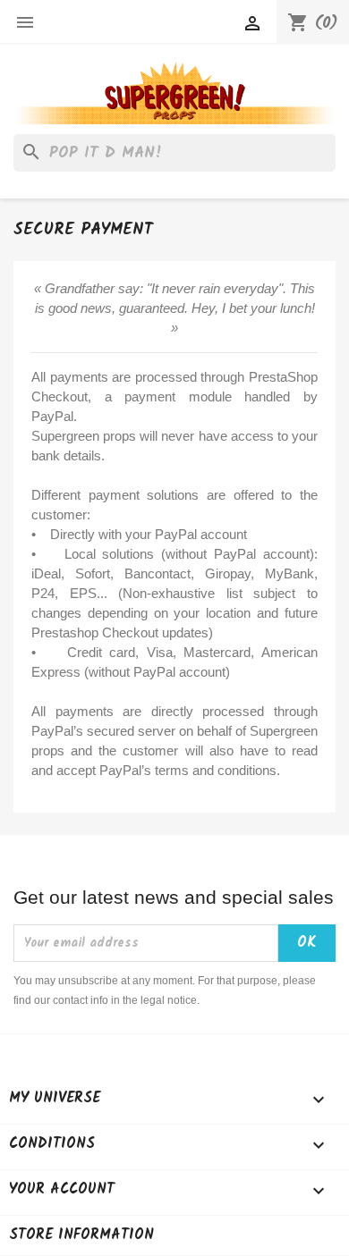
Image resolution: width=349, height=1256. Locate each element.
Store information (81, 1235)
